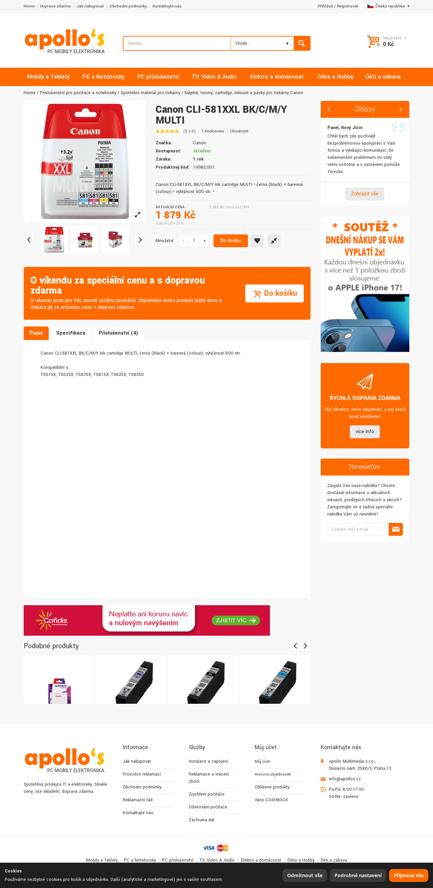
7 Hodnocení (212, 131)
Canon (199, 143)
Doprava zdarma (55, 6)
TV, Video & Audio (217, 860)
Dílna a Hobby (301, 860)
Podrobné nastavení (358, 875)
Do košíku (230, 240)
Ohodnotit (239, 131)
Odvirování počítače (208, 807)
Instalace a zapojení (208, 761)
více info (365, 431)
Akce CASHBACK (271, 800)
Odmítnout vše (304, 875)
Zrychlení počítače (207, 794)
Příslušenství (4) (118, 333)
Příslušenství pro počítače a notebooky (78, 93)
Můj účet (262, 761)
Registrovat (347, 6)
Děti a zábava (334, 860)
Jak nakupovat (90, 6)
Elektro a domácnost (261, 860)
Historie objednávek (273, 774)
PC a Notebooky (140, 860)
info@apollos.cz (345, 779)
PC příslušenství (177, 860)
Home (29, 6)
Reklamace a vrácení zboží (209, 777)
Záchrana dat (201, 820)
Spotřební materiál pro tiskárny (150, 93)
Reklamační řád (138, 800)
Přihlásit (325, 6)
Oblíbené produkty (272, 787)
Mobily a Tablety (102, 860)
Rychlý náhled (59, 683)
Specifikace (71, 333)
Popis (36, 333)
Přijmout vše (409, 875)
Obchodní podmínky (128, 6)
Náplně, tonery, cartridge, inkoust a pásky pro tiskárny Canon (244, 93)
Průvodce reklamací (142, 774)
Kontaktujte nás (167, 6)
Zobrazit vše (365, 193)
